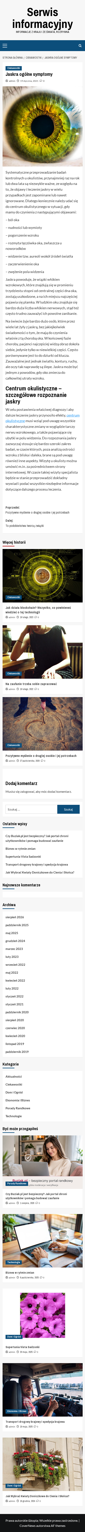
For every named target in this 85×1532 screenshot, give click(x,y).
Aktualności (14, 1076)
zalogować (27, 791)
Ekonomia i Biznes (18, 1100)
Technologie (14, 1116)
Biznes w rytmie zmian (21, 848)
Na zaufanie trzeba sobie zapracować (31, 684)
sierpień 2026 (15, 917)
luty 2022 (12, 988)
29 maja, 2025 (26, 1352)
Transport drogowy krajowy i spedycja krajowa (37, 864)
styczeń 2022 (15, 996)
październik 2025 (17, 925)
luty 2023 (12, 956)
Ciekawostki (13, 68)
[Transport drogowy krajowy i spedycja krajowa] (43, 1390)
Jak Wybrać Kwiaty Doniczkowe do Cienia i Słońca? (40, 872)
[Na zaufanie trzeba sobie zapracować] (43, 652)
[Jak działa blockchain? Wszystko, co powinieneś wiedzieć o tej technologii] (43, 575)
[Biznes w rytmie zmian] (43, 1240)
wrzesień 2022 (15, 964)
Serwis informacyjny (42, 18)
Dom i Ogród (14, 1092)
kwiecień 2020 (15, 1036)
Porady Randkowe (18, 1108)
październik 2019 (17, 1051)
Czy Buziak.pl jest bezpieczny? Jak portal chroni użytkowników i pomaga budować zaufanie (37, 838)
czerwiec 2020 (15, 1028)
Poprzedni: (37, 510)
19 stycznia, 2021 (29, 80)
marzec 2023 (14, 949)
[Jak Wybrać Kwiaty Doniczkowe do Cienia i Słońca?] (43, 1464)
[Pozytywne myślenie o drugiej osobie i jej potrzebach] (43, 724)
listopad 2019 (15, 1044)
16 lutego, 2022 (26, 689)
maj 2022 (12, 972)
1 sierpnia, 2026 (27, 1203)
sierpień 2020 (15, 1020)
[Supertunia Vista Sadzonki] (43, 1315)
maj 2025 (12, 933)
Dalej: (25, 523)
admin (12, 80)
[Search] (80, 45)
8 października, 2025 (29, 1277)
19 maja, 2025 (26, 1426)
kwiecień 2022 (15, 980)
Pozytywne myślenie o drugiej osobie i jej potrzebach (41, 756)
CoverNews (28, 1525)
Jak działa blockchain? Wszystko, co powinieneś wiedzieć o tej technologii (38, 609)
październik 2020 (17, 1012)
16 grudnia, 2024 (27, 1501)
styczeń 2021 (15, 1004)
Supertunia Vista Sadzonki (23, 856)
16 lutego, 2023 (26, 617)
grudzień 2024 (15, 941)
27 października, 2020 (30, 760)
